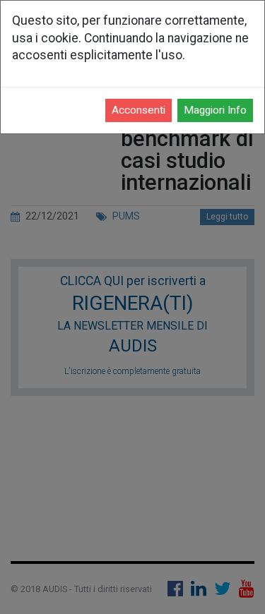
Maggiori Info (215, 110)
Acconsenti (138, 110)
